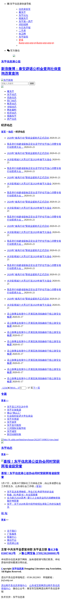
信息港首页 (24, 9)
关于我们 (11, 531)
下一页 (36, 388)
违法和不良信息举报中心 (14, 585)
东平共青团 (13, 419)
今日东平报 (24, 27)
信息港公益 (13, 543)
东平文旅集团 (14, 410)
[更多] (39, 486)
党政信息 (11, 97)
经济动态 (11, 113)
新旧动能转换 (14, 434)
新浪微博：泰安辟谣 (17, 69)
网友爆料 (11, 110)
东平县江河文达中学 (17, 406)
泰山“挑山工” (14, 413)
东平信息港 (18, 568)
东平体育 (11, 422)
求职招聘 (23, 24)
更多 (3, 454)
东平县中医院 (14, 425)
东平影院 (23, 37)
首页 (3, 131)
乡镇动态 (11, 106)
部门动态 (11, 100)
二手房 (22, 30)
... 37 (17, 388)
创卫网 (22, 33)
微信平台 (11, 540)
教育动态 (11, 103)
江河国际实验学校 (16, 428)
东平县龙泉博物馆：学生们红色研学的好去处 (30, 491)
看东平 (22, 12)
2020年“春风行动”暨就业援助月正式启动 (28, 138)
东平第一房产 (26, 21)
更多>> (4, 400)
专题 (4, 393)
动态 (10, 131)
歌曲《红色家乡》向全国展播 (22, 494)
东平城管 (11, 431)
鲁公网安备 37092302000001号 (40, 553)
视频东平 (23, 18)
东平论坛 (23, 15)
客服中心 (11, 537)
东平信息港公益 (11, 61)
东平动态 (11, 94)
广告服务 (11, 534)
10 (14, 388)
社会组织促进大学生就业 (20, 416)
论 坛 (4, 513)
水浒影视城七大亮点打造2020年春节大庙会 (29, 159)
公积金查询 (41, 69)
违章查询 (12, 73)
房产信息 (11, 119)
